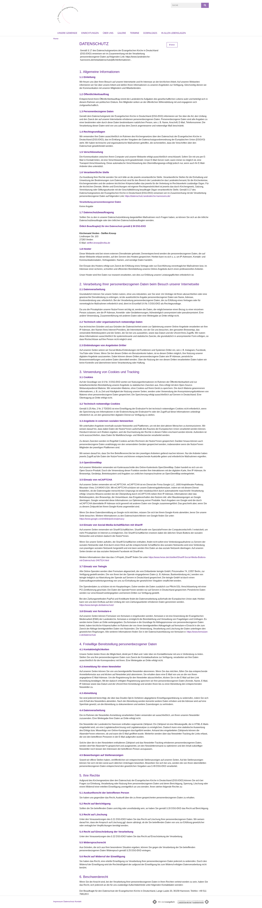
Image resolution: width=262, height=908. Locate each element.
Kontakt (78, 901)
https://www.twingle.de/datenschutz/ (96, 605)
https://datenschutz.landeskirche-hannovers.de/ (147, 196)
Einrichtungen (90, 32)
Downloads (150, 32)
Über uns (108, 32)
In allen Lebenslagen (173, 32)
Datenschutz (68, 901)
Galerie (121, 32)
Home (55, 38)
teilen (172, 45)
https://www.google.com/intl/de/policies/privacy (101, 519)
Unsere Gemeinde (67, 32)
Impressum (58, 901)
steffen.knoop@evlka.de (98, 243)
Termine (134, 32)
